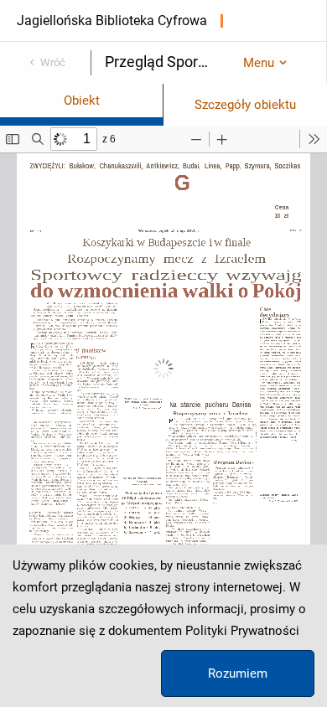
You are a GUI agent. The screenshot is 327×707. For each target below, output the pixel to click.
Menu (258, 62)
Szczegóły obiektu (245, 104)
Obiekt (82, 100)
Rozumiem (237, 673)
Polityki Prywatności (242, 630)
